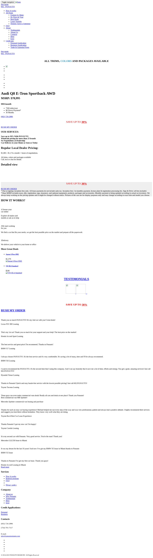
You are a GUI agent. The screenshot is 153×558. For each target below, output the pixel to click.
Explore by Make (17, 15)
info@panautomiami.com (10, 536)
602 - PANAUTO (8, 7)
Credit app (10, 41)
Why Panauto (11, 496)
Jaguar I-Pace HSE (12, 254)
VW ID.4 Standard (12, 266)
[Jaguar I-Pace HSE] (14, 261)
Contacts (14, 34)
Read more (5, 467)
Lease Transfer (16, 21)
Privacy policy (11, 485)
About (8, 28)
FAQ (8, 26)
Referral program (12, 479)
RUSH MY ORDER (9, 127)
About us (9, 494)
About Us (14, 32)
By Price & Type (17, 17)
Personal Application (18, 43)
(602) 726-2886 (7, 117)
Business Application (18, 45)
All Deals (9, 13)
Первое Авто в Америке (20, 24)
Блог (12, 39)
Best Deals (15, 19)
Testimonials (15, 30)
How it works (11, 11)
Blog (12, 37)
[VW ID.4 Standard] (14, 273)
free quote (4, 4)
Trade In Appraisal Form (20, 47)
